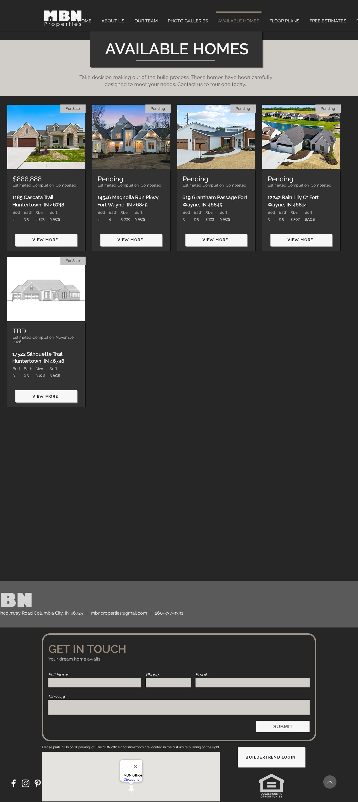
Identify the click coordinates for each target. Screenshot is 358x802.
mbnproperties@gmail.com (119, 613)
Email (201, 675)
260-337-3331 (169, 613)
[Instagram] (25, 783)
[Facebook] (13, 783)
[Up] (329, 782)
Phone (152, 675)
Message (58, 696)
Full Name (59, 675)
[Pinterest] (37, 783)
